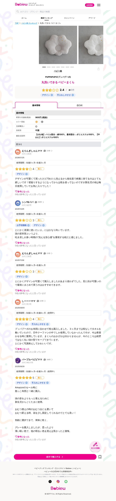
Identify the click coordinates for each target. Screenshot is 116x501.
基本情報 (36, 105)
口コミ (80, 105)
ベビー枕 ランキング (29, 23)
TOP (17, 23)
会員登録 (89, 5)
